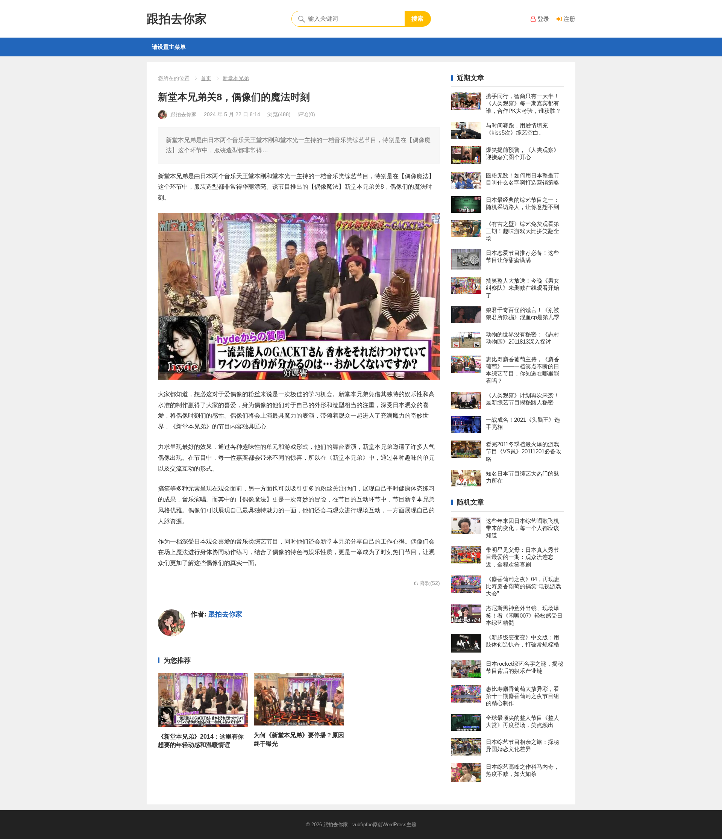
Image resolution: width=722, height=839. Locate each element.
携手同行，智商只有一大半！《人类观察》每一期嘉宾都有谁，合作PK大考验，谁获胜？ (523, 103)
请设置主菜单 (169, 47)
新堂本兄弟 (236, 78)
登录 (542, 19)
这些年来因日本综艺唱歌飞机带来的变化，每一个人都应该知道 (522, 528)
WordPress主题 (399, 824)
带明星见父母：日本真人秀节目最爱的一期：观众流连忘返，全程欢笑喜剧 (522, 557)
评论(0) (306, 114)
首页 (206, 78)
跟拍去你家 (177, 19)
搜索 (417, 18)
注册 (568, 19)
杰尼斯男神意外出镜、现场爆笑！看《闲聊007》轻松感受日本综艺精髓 (524, 615)
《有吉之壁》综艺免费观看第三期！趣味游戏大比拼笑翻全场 (522, 231)
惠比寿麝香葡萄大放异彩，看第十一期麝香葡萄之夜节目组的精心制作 (522, 696)
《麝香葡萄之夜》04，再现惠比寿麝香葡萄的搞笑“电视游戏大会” (523, 586)
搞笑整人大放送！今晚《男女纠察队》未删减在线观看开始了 (522, 287)
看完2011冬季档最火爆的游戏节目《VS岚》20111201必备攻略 (523, 451)
